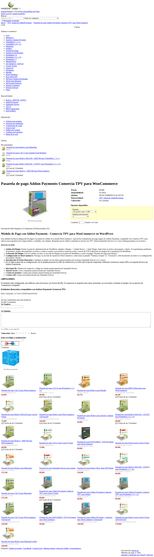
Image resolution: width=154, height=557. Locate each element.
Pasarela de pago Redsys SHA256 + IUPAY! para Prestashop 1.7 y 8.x (132, 468)
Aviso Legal (10, 128)
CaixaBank (27, 548)
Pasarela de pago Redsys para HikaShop (21, 147)
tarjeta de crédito (62, 548)
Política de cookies (13, 130)
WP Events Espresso (13, 83)
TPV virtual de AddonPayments (19, 23)
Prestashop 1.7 (11, 59)
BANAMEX (11, 111)
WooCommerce (12, 75)
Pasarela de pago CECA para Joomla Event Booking (26, 153)
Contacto (25, 11)
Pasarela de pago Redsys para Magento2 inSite (19, 541)
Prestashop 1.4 (11, 55)
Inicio (3, 14)
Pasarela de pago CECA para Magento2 (16, 493)
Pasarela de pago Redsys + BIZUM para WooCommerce (27, 171)
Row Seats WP (11, 77)
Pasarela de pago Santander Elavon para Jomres (57, 468)
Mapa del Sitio (34, 11)
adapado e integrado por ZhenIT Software (137, 555)
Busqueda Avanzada (11, 21)
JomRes (9, 48)
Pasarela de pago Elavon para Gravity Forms (132, 443)
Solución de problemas (14, 123)
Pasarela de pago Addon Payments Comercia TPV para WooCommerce (61, 23)
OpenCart (9, 68)
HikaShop (9, 46)
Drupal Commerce (13, 85)
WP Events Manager (13, 81)
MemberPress (11, 61)
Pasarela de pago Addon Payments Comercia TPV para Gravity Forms (56, 492)
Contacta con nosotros (14, 132)
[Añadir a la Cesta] (7, 395)
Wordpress (10, 70)
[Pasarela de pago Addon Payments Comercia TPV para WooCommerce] (35, 218)
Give (8, 35)
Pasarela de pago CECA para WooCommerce (18, 390)
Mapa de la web (12, 134)
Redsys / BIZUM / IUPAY (16, 100)
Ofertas (3, 11)
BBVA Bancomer (12, 109)
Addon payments (15, 548)
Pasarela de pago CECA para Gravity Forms (56, 443)
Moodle (9, 72)
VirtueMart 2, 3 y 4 (13, 42)
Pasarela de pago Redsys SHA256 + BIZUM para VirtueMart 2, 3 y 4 (32, 158)
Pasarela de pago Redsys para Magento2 (16, 468)
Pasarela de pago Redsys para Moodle (91, 390)
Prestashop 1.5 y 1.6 (13, 57)
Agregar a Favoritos (14, 11)
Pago (23, 14)
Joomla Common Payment (16, 40)
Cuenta (14, 14)
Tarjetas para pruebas (14, 121)
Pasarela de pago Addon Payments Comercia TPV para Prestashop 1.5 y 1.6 (132, 493)
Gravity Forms (11, 66)
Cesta (19, 14)
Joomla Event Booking (14, 53)
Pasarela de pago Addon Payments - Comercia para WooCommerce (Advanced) (94, 518)
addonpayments (49, 548)
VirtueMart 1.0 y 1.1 (13, 44)
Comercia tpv (37, 548)
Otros (8, 90)
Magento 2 (10, 38)
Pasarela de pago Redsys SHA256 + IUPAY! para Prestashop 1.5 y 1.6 (33, 164)
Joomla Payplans (12, 51)
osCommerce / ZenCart (14, 64)
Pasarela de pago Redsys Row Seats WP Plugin (95, 468)
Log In (8, 14)
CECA (8, 107)
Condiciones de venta (14, 126)
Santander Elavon (12, 104)
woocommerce (75, 548)
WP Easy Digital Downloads (17, 79)
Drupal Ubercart (12, 88)
